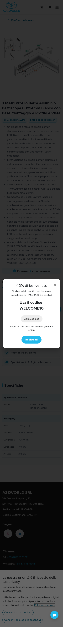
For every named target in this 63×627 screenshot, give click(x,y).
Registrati (31, 339)
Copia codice (31, 318)
